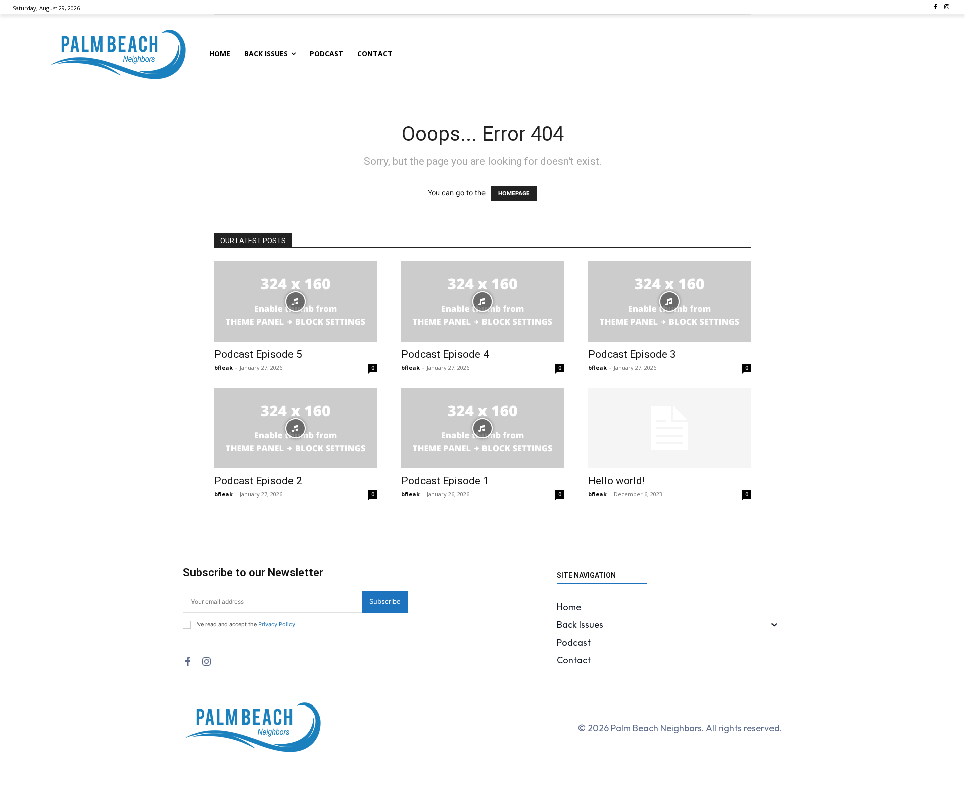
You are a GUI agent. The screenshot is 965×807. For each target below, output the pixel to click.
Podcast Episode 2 (258, 481)
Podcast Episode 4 (445, 354)
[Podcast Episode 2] (295, 428)
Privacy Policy (276, 624)
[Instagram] (946, 7)
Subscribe (385, 601)
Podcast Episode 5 (258, 354)
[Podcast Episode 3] (669, 301)
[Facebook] (935, 7)
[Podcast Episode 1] (482, 428)
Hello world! (616, 481)
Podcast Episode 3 (632, 354)
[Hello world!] (669, 428)
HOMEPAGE (514, 193)
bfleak (223, 367)
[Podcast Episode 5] (295, 301)
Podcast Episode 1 (445, 481)
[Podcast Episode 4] (482, 301)
